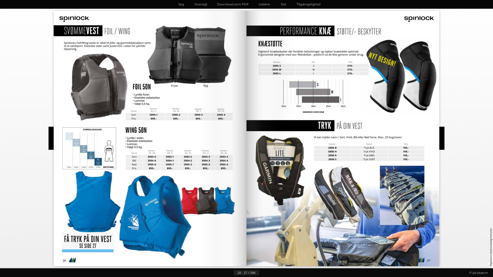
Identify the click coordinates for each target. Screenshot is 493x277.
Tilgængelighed (308, 4)
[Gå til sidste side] (272, 273)
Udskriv (264, 4)
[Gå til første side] (221, 273)
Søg (181, 4)
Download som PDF (233, 4)
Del (283, 4)
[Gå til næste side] (263, 273)
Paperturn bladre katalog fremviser (490, 247)
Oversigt (200, 4)
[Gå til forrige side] (229, 273)
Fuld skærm (478, 273)
